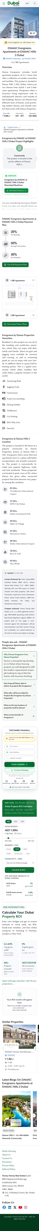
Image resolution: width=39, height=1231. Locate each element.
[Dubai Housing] (5, 127)
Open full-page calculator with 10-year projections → (19, 982)
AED (8, 821)
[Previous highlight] (3, 158)
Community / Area (13, 859)
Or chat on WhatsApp (21, 770)
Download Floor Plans (17, 324)
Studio (8, 849)
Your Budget (11, 826)
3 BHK (8, 853)
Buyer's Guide (9, 1130)
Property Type (11, 845)
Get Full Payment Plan (17, 265)
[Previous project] (3, 1048)
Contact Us (7, 1158)
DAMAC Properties (13, 58)
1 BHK (17, 849)
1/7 (33, 33)
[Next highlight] (36, 158)
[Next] (34, 1116)
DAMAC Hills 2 (30, 58)
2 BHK (25, 849)
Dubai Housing (9, 1151)
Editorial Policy (8, 1169)
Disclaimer (7, 1162)
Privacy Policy (12, 775)
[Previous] (5, 1116)
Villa (27, 853)
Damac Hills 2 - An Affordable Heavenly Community (15, 1136)
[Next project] (36, 1048)
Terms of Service (22, 775)
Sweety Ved (16, 1122)
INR (22, 821)
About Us (6, 1155)
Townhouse (18, 853)
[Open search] (35, 3)
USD (15, 821)
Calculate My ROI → (19, 870)
